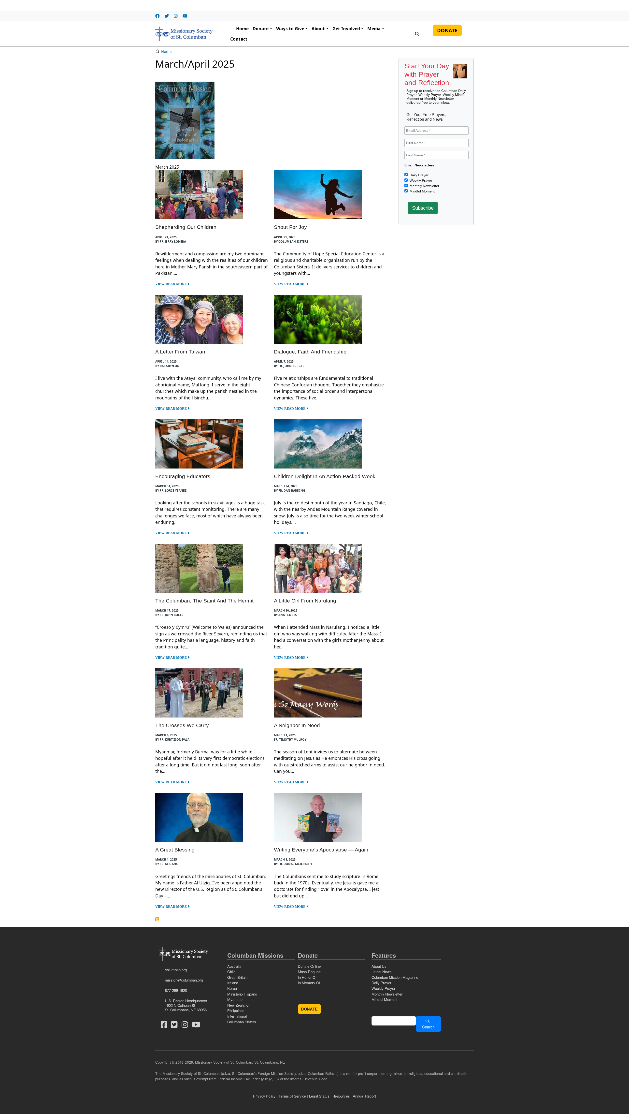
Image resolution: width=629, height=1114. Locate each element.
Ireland (232, 982)
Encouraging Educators (182, 476)
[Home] (184, 33)
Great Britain (237, 977)
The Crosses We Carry (182, 725)
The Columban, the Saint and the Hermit (204, 600)
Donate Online (309, 966)
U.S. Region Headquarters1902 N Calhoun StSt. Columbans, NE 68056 (186, 1005)
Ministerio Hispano (242, 994)
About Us (379, 966)
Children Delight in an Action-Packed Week (324, 476)
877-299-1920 (176, 990)
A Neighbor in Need (297, 725)
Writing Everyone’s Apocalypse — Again (321, 849)
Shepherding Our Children (185, 227)
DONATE (447, 30)
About (318, 28)
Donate (261, 28)
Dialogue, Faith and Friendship (310, 351)
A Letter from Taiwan (180, 351)
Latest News (382, 971)
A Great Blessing (175, 849)
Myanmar (235, 999)
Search (428, 1027)
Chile (231, 971)
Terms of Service (292, 1096)
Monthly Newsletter (424, 186)
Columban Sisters (241, 1021)
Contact (238, 39)
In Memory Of (309, 982)
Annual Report (364, 1096)
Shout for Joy (290, 227)
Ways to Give (290, 28)
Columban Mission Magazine (395, 977)
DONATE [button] (309, 1009)
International (237, 1016)
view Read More (171, 284)
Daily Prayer (419, 175)
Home (242, 28)
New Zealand (237, 1005)
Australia (234, 966)
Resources (341, 1096)
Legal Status (319, 1096)
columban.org (176, 969)
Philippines (235, 1010)
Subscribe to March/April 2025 (157, 919)
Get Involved (346, 28)
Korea (232, 988)
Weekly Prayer (420, 180)
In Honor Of (307, 977)
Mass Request (309, 971)
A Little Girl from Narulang (305, 600)
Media (374, 28)
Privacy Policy (264, 1096)
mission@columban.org (184, 979)
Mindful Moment (422, 191)
